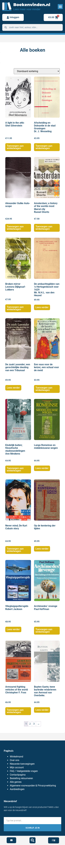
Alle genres (15, 781)
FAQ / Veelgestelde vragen (24, 771)
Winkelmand (16, 756)
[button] (60, 6)
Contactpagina (18, 774)
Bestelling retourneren (21, 778)
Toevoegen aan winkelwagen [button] (15, 147)
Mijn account (17, 767)
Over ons (14, 760)
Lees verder (42, 307)
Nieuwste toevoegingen (22, 763)
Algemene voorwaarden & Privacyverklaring (33, 785)
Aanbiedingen (17, 789)
